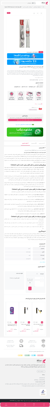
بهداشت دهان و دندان (34, 79)
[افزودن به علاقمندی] (34, 322)
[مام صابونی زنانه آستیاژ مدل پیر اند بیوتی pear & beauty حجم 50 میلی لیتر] (12, 310)
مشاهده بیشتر (42, 262)
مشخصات (33, 143)
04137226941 (41, 378)
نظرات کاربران (25, 143)
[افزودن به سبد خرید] (42, 322)
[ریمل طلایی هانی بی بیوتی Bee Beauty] (25, 310)
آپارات (20, 355)
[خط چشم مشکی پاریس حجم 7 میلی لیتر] (38, 310)
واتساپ (26, 355)
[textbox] (25, 196)
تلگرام (33, 355)
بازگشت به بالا (40, 371)
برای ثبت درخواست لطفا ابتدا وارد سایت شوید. (25, 120)
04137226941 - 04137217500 (38, 380)
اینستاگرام (39, 355)
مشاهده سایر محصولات (33, 109)
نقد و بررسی (41, 143)
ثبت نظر (30, 288)
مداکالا (36, 104)
